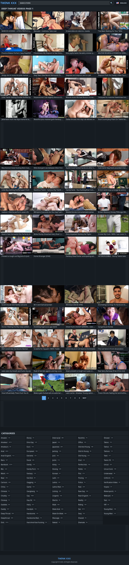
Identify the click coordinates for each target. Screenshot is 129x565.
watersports (110, 491)
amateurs (6, 447)
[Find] (111, 3)
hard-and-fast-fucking (37, 522)
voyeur (108, 487)
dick (4, 522)
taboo (108, 442)
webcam (108, 496)
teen (107, 456)
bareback (6, 464)
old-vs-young (84, 451)
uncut (108, 464)
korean (56, 473)
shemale (82, 522)
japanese (57, 447)
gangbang (32, 491)
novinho (82, 438)
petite (82, 469)
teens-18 (109, 460)
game (31, 487)
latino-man (58, 487)
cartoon (5, 482)
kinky (56, 464)
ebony (30, 438)
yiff (106, 505)
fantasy (31, 473)
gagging (31, 482)
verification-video (112, 482)
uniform (109, 478)
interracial (58, 438)
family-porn (33, 469)
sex (81, 509)
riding (82, 505)
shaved (82, 518)
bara (4, 460)
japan (56, 442)
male (55, 505)
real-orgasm (84, 496)
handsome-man (34, 518)
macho (56, 500)
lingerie (57, 496)
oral (81, 460)
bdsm (5, 473)
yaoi (107, 500)
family (31, 464)
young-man (110, 509)
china (5, 487)
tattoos (108, 451)
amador (5, 438)
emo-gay (32, 442)
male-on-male (59, 513)
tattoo (108, 447)
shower (108, 438)
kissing (56, 469)
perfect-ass (84, 464)
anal (4, 451)
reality (82, 500)
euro (30, 447)
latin (55, 478)
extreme (31, 456)
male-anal (57, 509)
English (123, 3)
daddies (5, 505)
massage (57, 518)
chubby (5, 496)
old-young (84, 456)
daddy (5, 509)
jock (55, 456)
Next (84, 398)
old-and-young (85, 447)
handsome (32, 513)
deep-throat (7, 513)
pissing (82, 478)
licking (56, 491)
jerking (56, 451)
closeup (5, 500)
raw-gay (83, 491)
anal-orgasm (7, 456)
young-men (110, 513)
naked (56, 522)
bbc (4, 469)
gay (30, 496)
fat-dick (31, 478)
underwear (109, 473)
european (32, 451)
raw (81, 487)
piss (81, 473)
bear (4, 478)
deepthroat (7, 518)
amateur (6, 442)
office (82, 442)
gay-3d (31, 500)
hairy (30, 505)
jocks (56, 460)
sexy (81, 513)
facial (30, 460)
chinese (5, 491)
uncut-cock (110, 469)
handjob (32, 509)
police (81, 482)
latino (56, 482)
